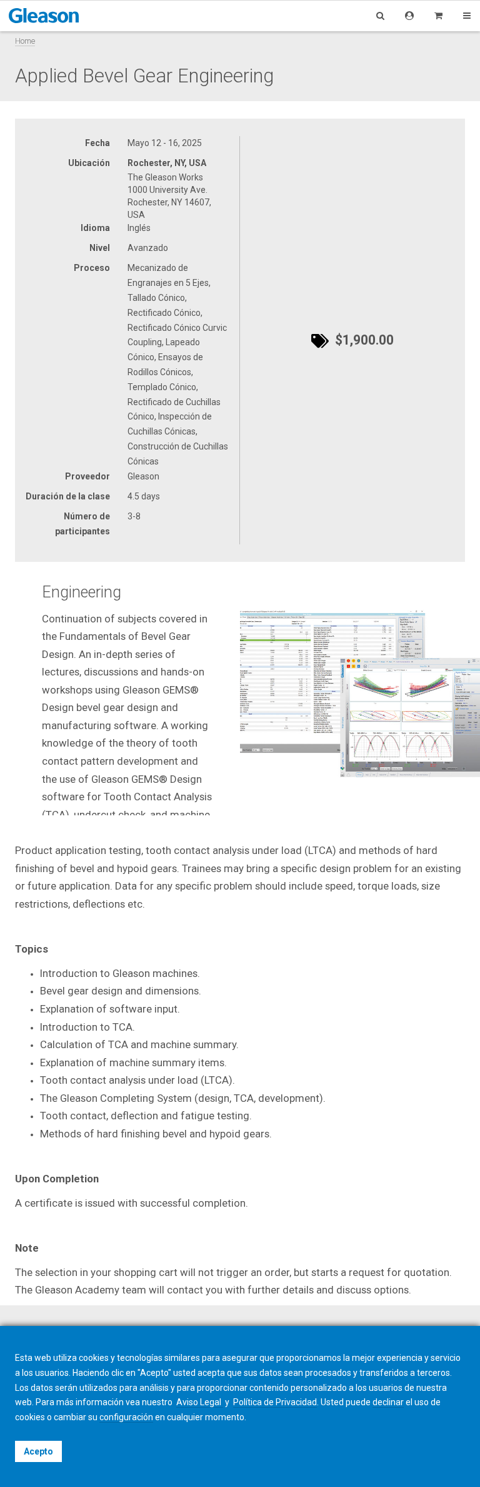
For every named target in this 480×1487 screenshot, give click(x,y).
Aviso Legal (199, 1402)
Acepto (38, 1451)
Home (25, 41)
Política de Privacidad (275, 1402)
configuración (126, 1417)
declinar (388, 1402)
